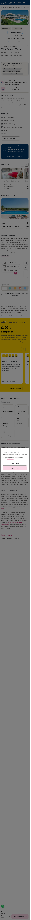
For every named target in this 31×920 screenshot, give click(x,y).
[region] (15, 460)
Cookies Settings (15, 463)
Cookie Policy (10, 459)
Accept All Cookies (15, 468)
